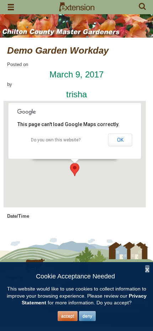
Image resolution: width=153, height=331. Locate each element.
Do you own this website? (55, 139)
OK (120, 140)
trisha (76, 94)
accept (67, 316)
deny (87, 316)
